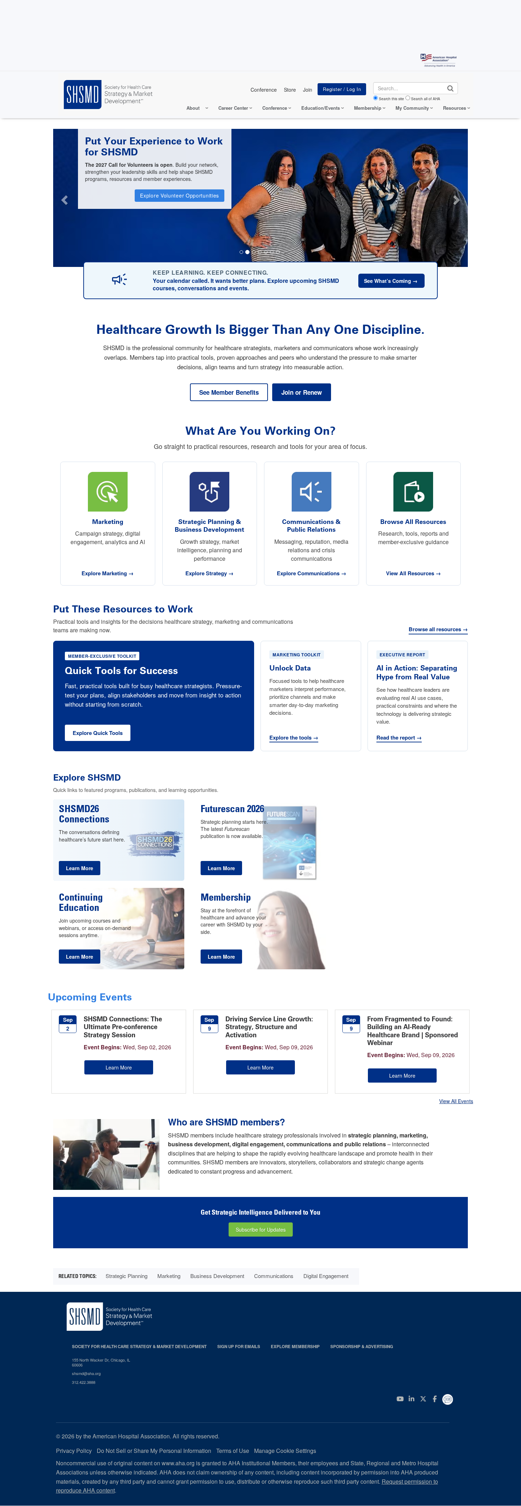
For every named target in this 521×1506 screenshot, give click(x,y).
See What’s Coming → (391, 280)
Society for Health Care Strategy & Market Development (139, 1347)
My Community (412, 107)
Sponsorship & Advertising (361, 1347)
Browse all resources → (438, 629)
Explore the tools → (293, 737)
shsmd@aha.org (86, 1373)
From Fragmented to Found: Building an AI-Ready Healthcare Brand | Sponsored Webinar (412, 1031)
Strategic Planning (126, 1275)
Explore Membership (295, 1347)
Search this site (391, 98)
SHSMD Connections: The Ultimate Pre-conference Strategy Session (123, 1027)
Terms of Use (232, 1451)
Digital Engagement (325, 1275)
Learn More (119, 1067)
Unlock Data (290, 668)
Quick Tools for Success (121, 671)
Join (307, 89)
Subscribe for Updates (261, 1229)
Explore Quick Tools (98, 733)
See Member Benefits (229, 392)
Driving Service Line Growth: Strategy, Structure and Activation (269, 1027)
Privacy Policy (74, 1451)
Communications (273, 1275)
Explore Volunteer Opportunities (179, 195)
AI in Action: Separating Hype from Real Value (416, 672)
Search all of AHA (425, 98)
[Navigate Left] (63, 198)
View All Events (456, 1101)
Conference (264, 89)
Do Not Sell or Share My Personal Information (154, 1451)
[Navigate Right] (457, 198)
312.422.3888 (83, 1382)
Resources (454, 107)
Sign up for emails (238, 1347)
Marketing (168, 1275)
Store (290, 89)
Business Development (217, 1275)
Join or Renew (301, 392)
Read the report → (399, 737)
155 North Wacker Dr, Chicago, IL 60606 (101, 1362)
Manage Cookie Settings (285, 1451)
